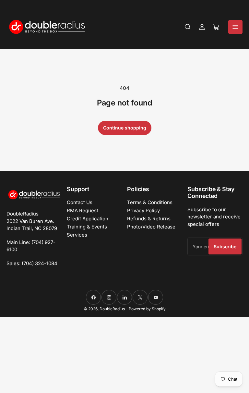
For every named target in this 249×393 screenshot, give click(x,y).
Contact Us (79, 202)
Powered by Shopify (147, 308)
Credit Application (87, 218)
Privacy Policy (143, 210)
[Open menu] (235, 27)
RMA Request (82, 210)
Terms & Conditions (149, 202)
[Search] (188, 27)
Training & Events (87, 227)
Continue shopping (124, 127)
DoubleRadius (112, 308)
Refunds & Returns (149, 218)
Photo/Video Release (151, 227)
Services (77, 235)
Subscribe (225, 246)
